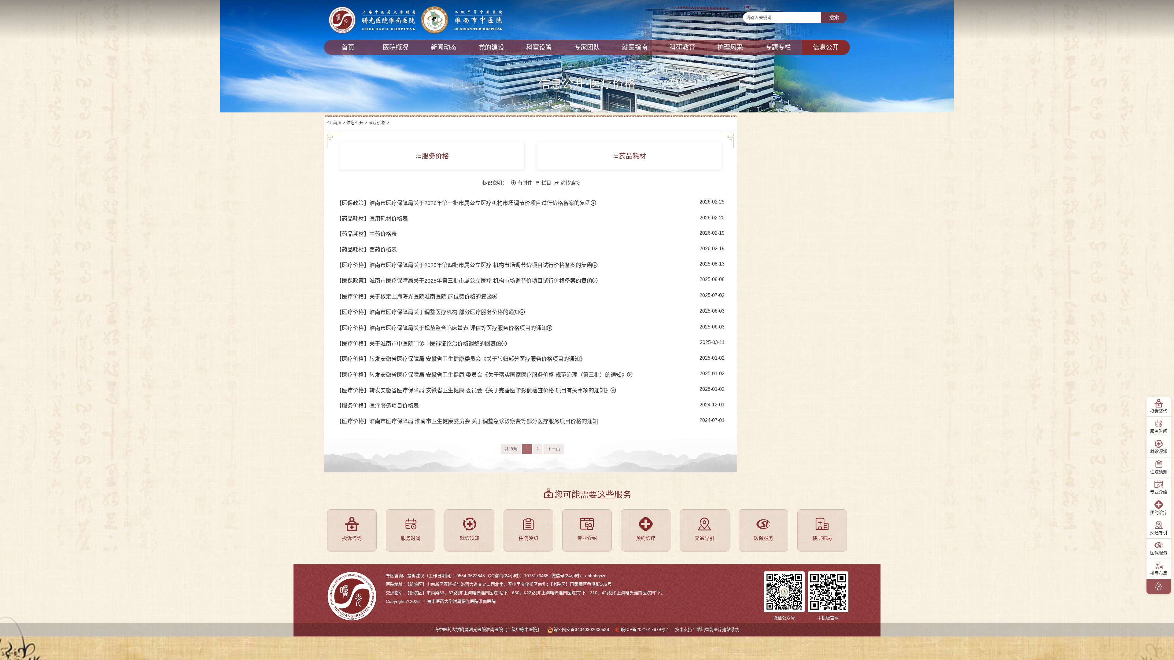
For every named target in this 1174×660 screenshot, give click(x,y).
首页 (347, 47)
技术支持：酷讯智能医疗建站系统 (707, 629)
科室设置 (539, 47)
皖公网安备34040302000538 (581, 629)
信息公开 (826, 47)
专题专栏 (778, 47)
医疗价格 (377, 122)
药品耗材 (632, 156)
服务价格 (435, 156)
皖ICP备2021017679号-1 (645, 629)
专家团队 (587, 47)
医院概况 (395, 47)
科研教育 (682, 47)
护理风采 (730, 47)
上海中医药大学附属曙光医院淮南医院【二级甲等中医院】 (485, 629)
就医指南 (635, 47)
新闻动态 (443, 47)
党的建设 (491, 47)
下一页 (553, 449)
